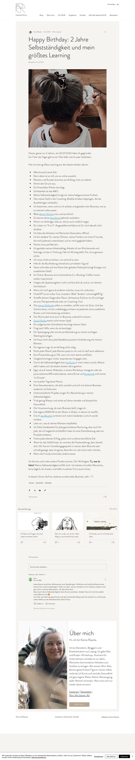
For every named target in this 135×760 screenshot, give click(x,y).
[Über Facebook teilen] (29, 490)
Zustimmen (124, 756)
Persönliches (39, 483)
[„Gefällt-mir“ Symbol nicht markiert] (35, 604)
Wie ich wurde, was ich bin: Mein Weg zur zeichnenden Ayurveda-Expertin (67, 535)
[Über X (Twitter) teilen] (35, 490)
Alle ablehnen (111, 756)
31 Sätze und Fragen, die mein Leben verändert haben (32, 535)
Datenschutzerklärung (39, 757)
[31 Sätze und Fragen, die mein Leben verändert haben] (33, 521)
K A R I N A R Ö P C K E (21, 15)
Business (31, 483)
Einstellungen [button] (98, 756)
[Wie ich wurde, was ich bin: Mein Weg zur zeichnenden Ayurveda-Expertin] (67, 521)
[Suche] (117, 4)
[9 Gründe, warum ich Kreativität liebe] (102, 521)
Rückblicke (48, 483)
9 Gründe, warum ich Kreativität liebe (101, 535)
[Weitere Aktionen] (105, 32)
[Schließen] (132, 756)
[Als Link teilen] (45, 490)
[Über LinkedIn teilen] (40, 490)
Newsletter (86, 692)
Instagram (74, 692)
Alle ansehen (113, 509)
